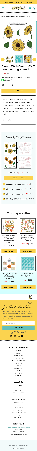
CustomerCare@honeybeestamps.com (18, 427)
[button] (30, 8)
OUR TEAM (18, 385)
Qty (2, 85)
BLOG (18, 388)
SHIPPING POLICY (18, 410)
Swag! (18, 353)
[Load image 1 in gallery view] (10, 59)
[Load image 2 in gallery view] (19, 59)
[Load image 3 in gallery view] (28, 59)
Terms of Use (13, 445)
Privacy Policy (23, 445)
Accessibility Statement (18, 412)
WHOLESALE (18, 390)
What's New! (18, 368)
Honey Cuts (18, 355)
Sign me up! (18, 328)
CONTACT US (18, 402)
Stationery (19, 363)
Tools (18, 365)
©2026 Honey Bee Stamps (22, 443)
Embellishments (18, 358)
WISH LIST (18, 405)
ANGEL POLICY (18, 407)
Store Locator (18, 393)
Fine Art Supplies (18, 360)
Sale (18, 370)
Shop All (18, 376)
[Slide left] (2, 60)
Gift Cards (18, 373)
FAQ (18, 415)
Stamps (18, 350)
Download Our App (18, 417)
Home (3, 16)
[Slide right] (35, 60)
